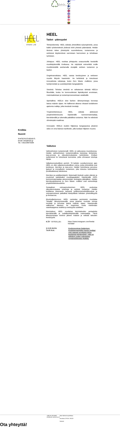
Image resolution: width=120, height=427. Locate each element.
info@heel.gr (28, 141)
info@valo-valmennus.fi (53, 417)
